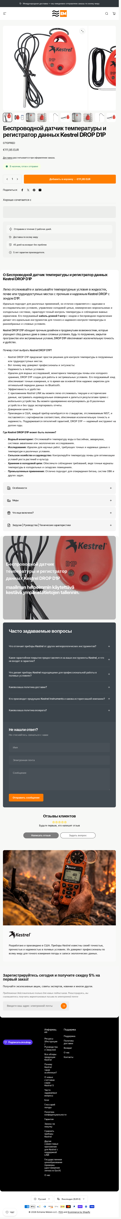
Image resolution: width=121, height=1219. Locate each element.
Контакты (68, 1057)
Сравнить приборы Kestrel (49, 1134)
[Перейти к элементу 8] (88, 117)
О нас (47, 1175)
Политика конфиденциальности (55, 1113)
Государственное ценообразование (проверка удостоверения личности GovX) (53, 1165)
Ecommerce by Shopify (79, 1212)
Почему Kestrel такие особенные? (50, 1068)
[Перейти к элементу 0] (7, 117)
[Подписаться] (64, 1006)
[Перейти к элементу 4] (42, 117)
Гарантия (49, 1119)
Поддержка (69, 1036)
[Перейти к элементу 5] (53, 117)
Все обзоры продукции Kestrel (50, 1057)
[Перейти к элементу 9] (99, 117)
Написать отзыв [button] (41, 835)
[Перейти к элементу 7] (76, 117)
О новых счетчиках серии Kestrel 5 (49, 1081)
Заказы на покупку (49, 1125)
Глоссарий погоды (49, 1106)
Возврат (68, 1048)
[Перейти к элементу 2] (19, 117)
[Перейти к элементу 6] (65, 117)
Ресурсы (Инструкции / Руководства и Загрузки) (51, 1044)
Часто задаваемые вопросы (50, 1093)
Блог (46, 1100)
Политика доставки (68, 1042)
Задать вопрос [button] (78, 835)
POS (61, 1212)
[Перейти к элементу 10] (111, 117)
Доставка (7, 157)
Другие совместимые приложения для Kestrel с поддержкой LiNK (51, 1148)
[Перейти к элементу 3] (30, 117)
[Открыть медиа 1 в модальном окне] (82, 31)
